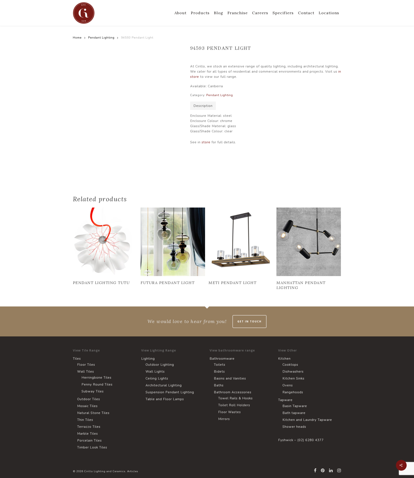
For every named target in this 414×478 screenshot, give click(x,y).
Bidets (219, 371)
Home (77, 38)
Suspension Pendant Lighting (170, 392)
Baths (219, 385)
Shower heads (294, 427)
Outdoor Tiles (88, 399)
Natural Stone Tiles (93, 413)
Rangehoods (292, 392)
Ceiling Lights (157, 378)
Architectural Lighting (164, 385)
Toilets (219, 364)
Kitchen (284, 358)
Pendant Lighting (101, 38)
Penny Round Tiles (97, 384)
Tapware (285, 400)
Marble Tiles (87, 433)
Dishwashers (293, 371)
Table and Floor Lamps (165, 399)
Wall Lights (155, 371)
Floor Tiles (86, 364)
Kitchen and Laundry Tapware (307, 420)
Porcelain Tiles (89, 440)
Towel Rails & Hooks (235, 398)
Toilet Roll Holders (234, 405)
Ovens (287, 385)
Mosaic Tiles (87, 406)
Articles (132, 471)
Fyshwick (285, 440)
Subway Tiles (93, 391)
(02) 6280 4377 (310, 440)
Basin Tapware (294, 406)
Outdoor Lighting (160, 364)
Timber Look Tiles (92, 447)
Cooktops (290, 364)
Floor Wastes (229, 412)
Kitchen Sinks (293, 378)
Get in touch (249, 321)
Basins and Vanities (230, 378)
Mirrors (224, 419)
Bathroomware (222, 358)
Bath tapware (294, 413)
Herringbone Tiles (96, 377)
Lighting (148, 358)
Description (203, 106)
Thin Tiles (85, 420)
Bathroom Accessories (232, 392)
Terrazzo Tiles (88, 427)
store (206, 142)
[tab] (203, 106)
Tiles (77, 358)
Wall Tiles (85, 371)
